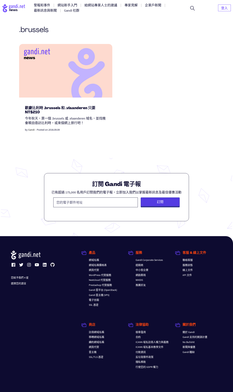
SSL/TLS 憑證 (96, 357)
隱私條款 (141, 361)
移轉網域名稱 (96, 337)
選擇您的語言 (18, 283)
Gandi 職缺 (189, 352)
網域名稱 (94, 260)
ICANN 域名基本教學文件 (149, 347)
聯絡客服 (188, 260)
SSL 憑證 (93, 304)
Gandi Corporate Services (149, 260)
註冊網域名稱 (96, 332)
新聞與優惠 (189, 347)
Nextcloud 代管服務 (100, 280)
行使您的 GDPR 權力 (147, 367)
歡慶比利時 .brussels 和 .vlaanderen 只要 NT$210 (60, 110)
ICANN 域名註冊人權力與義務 (152, 342)
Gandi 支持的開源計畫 (195, 337)
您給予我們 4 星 (20, 277)
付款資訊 (141, 352)
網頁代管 (94, 270)
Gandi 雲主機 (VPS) (99, 295)
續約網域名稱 (96, 342)
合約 (138, 337)
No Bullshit (189, 342)
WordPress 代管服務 (100, 275)
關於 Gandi (189, 332)
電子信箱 (94, 300)
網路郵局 (141, 275)
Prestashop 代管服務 (100, 285)
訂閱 (160, 202)
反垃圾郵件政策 (144, 357)
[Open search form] (192, 8)
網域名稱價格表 (98, 265)
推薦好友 (141, 285)
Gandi (31, 129)
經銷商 (139, 265)
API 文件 (187, 275)
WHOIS (139, 280)
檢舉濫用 (141, 332)
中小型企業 (142, 270)
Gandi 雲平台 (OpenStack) (103, 290)
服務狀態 (188, 265)
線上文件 (188, 270)
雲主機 (92, 352)
